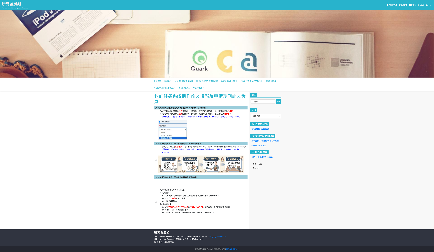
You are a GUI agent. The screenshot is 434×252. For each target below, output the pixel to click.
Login (428, 5)
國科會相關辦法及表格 (184, 81)
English (421, 5)
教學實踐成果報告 (258, 145)
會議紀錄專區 (271, 81)
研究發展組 (11, 3)
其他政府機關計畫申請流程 (207, 81)
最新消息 (157, 81)
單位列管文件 (198, 88)
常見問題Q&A (184, 88)
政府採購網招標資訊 (229, 81)
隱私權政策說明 (231, 249)
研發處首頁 (403, 5)
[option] (217, 44)
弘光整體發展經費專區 (260, 129)
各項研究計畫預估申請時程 (251, 81)
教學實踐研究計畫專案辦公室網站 (265, 141)
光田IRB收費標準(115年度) (262, 157)
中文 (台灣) (257, 164)
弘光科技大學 (392, 5)
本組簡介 (167, 81)
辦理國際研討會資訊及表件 (164, 88)
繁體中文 (413, 5)
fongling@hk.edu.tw (217, 236)
